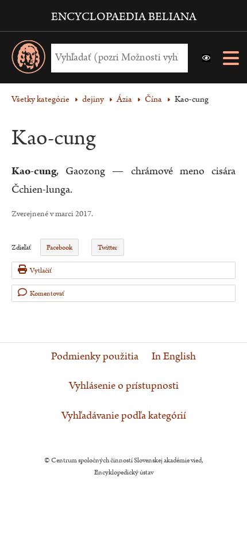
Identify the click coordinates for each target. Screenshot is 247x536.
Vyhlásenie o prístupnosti (124, 385)
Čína (153, 99)
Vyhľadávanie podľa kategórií (123, 415)
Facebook (59, 247)
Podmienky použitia (94, 356)
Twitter (107, 247)
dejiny (93, 99)
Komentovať (47, 293)
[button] (206, 58)
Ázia (124, 99)
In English (174, 356)
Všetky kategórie (40, 99)
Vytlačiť (41, 270)
